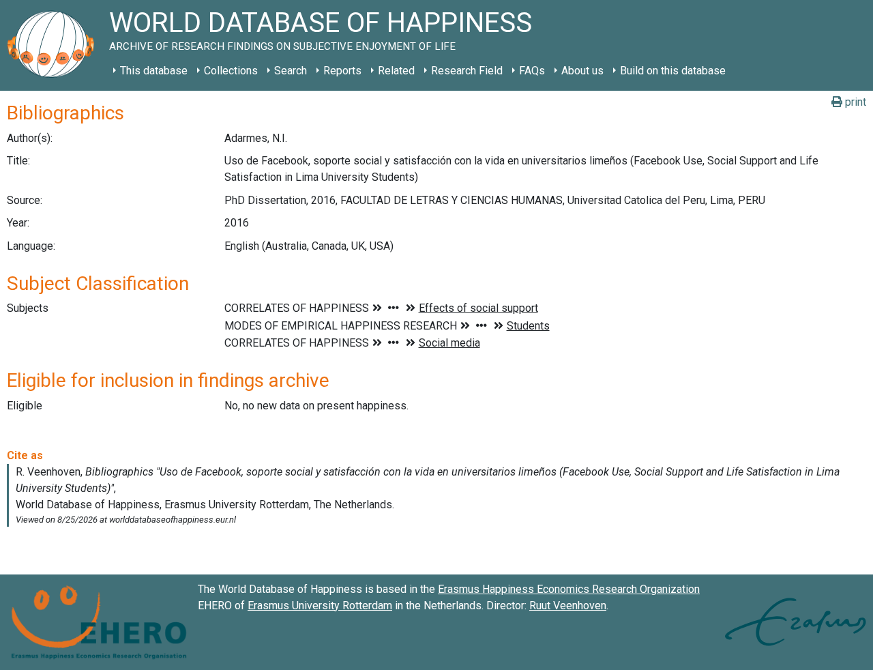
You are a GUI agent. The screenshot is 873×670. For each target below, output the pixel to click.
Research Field (467, 70)
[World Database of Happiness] (54, 45)
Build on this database (673, 70)
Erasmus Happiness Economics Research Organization (569, 589)
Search (290, 70)
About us (582, 70)
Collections (231, 70)
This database (154, 70)
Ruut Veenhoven (567, 605)
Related (396, 70)
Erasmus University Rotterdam (320, 605)
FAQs (532, 70)
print (854, 102)
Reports (342, 70)
